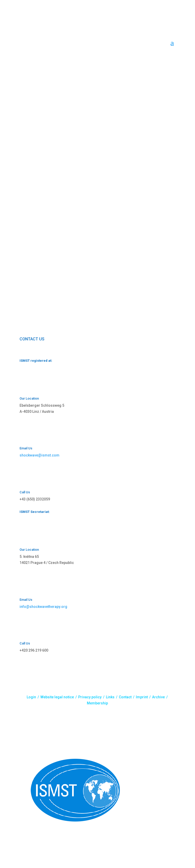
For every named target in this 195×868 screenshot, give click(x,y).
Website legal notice (57, 697)
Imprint (142, 697)
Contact (125, 697)
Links (110, 697)
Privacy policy (90, 697)
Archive (158, 697)
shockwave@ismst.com (39, 455)
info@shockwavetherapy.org (43, 607)
